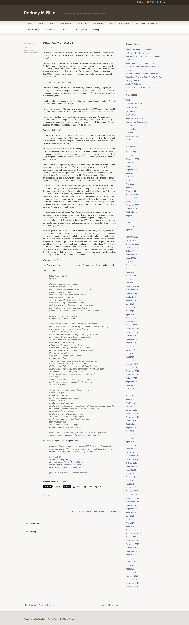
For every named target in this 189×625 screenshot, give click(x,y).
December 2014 (132, 498)
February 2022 (132, 195)
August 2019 (131, 300)
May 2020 (130, 269)
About (40, 24)
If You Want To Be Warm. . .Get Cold (140, 88)
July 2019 (130, 304)
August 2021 (131, 216)
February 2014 (132, 534)
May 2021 (130, 226)
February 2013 (132, 576)
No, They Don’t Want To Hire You (39, 605)
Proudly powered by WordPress (35, 619)
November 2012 (132, 587)
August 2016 (131, 428)
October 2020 (131, 251)
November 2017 (132, 375)
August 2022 (131, 173)
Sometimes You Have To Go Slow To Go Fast (144, 77)
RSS (152, 2)
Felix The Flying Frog (109, 605)
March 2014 (131, 530)
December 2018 (132, 329)
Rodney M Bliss (40, 12)
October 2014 (131, 505)
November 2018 (132, 332)
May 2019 (130, 311)
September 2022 (133, 170)
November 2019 (132, 290)
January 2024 (131, 152)
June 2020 (130, 265)
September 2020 (133, 255)
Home (29, 24)
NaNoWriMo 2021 (135, 104)
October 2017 (131, 378)
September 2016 (133, 424)
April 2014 (130, 527)
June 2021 (130, 223)
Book (51, 24)
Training (65, 30)
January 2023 (131, 156)
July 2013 (130, 558)
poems (26, 50)
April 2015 (130, 484)
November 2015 (132, 459)
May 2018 (130, 353)
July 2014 (130, 516)
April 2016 (130, 442)
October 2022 (131, 166)
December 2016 (132, 413)
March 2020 (131, 276)
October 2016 (131, 421)
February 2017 (132, 406)
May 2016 (130, 438)
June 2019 (130, 308)
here (77, 441)
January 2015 (131, 495)
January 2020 (131, 283)
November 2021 (132, 205)
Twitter (162, 2)
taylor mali (33, 53)
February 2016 (132, 449)
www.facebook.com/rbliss (71, 462)
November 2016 (132, 417)
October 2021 (131, 209)
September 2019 (133, 297)
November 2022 (132, 163)
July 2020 (130, 262)
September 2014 (133, 509)
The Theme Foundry (67, 619)
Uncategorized (81, 30)
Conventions (98, 24)
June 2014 (130, 519)
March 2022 (131, 191)
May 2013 (130, 565)
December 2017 (132, 371)
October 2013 (131, 548)
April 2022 (130, 187)
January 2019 (131, 325)
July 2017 (130, 389)
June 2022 (130, 180)
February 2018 (132, 364)
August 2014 (131, 512)
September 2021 (133, 212)
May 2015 (130, 481)
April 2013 (130, 569)
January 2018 (131, 368)
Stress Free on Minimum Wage (138, 49)
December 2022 (132, 159)
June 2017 (130, 392)
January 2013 (131, 579)
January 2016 (131, 452)
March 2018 (131, 361)
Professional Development (146, 24)
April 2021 (130, 230)
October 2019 (131, 293)
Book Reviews (65, 24)
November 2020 (132, 247)
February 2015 (132, 491)
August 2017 (131, 385)
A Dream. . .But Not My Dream (138, 53)
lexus (32, 48)
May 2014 (130, 523)
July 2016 (130, 431)
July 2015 (130, 474)
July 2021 (130, 219)
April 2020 (130, 272)
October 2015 (131, 463)
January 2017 (131, 410)
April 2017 (130, 399)
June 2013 (130, 562)
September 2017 (133, 382)
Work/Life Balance (133, 84)
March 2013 (131, 572)
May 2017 (130, 396)
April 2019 (130, 315)
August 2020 (131, 258)
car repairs (82, 24)
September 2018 (133, 339)
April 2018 (130, 357)
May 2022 (130, 184)
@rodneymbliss (63, 459)
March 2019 (131, 318)
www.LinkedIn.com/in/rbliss (70, 465)
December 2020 (132, 244)
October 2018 (131, 336)
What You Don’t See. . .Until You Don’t (141, 63)
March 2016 (131, 445)
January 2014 (131, 537)
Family (26, 48)
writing (96, 30)
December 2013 (132, 541)
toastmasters (50, 30)
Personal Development (119, 24)
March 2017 (131, 403)
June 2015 (130, 477)
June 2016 (130, 435)
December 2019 (132, 286)
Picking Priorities (133, 81)
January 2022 (131, 198)
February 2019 (132, 322)
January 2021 (131, 240)
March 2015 (131, 488)
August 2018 (131, 343)
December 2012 (132, 583)
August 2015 (131, 470)
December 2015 (132, 456)
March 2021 (131, 233)
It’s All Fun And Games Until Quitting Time (142, 74)
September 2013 (133, 551)
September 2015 (133, 466)
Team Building (33, 30)
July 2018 (130, 346)
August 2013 (131, 555)
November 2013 (132, 544)
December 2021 (132, 202)
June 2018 (130, 350)
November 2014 (132, 502)
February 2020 (132, 279)
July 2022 (130, 177)
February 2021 (132, 237)
